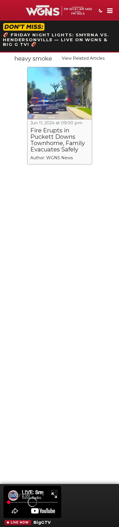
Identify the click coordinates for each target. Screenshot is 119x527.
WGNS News (59, 157)
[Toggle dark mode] (100, 11)
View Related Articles (83, 58)
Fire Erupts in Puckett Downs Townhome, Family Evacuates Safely (57, 140)
